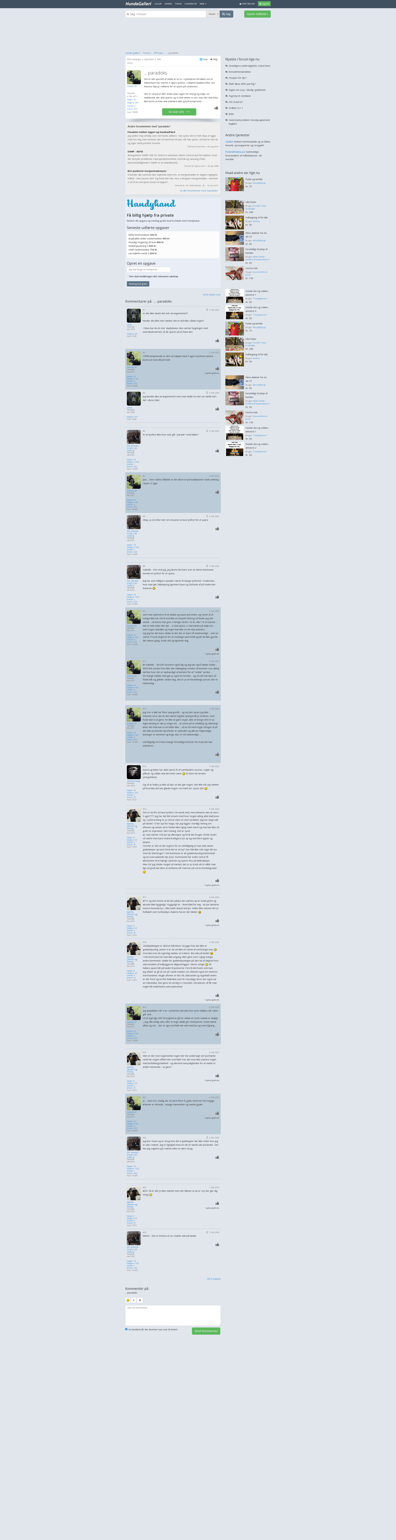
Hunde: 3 (131, 842)
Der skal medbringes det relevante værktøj (153, 276)
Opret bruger (248, 3)
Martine (256, 221)
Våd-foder (250, 202)
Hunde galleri (132, 52)
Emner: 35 (131, 797)
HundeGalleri (138, 3)
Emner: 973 (132, 109)
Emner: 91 (131, 844)
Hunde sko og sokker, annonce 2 (257, 309)
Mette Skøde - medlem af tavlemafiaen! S (257, 258)
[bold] (140, 1300)
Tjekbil (229, 141)
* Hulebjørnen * (260, 298)
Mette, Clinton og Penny (132, 826)
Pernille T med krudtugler (255, 207)
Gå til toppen (214, 1278)
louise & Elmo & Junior (256, 273)
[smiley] (128, 1300)
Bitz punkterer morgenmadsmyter (147, 170)
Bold (231, 113)
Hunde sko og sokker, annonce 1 (257, 292)
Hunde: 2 (131, 795)
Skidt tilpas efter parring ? (242, 83)
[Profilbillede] (134, 77)
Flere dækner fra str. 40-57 (256, 234)
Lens (129, 324)
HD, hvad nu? (236, 101)
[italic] (133, 1300)
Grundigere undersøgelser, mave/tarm (249, 65)
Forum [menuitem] (178, 3)
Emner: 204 (132, 466)
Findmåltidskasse (235, 151)
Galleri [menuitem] (158, 3)
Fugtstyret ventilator (240, 95)
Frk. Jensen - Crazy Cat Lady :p (133, 448)
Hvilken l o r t (236, 107)
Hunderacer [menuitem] (191, 3)
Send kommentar (206, 1331)
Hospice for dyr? (238, 77)
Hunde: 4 (131, 105)
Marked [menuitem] (168, 3)
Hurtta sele (251, 268)
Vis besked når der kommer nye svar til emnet (153, 1329)
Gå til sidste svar (212, 294)
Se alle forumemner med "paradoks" (199, 190)
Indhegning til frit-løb (256, 217)
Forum (146, 52)
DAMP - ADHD (135, 151)
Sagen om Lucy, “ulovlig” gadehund (247, 89)
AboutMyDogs (259, 183)
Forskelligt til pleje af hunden (256, 251)
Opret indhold (257, 14)
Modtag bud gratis (138, 283)
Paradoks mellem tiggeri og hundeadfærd (151, 132)
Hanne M (131, 367)
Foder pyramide (254, 179)
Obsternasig (133, 781)
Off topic (158, 52)
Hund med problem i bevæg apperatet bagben (249, 121)
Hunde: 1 (131, 464)
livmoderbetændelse (240, 71)
